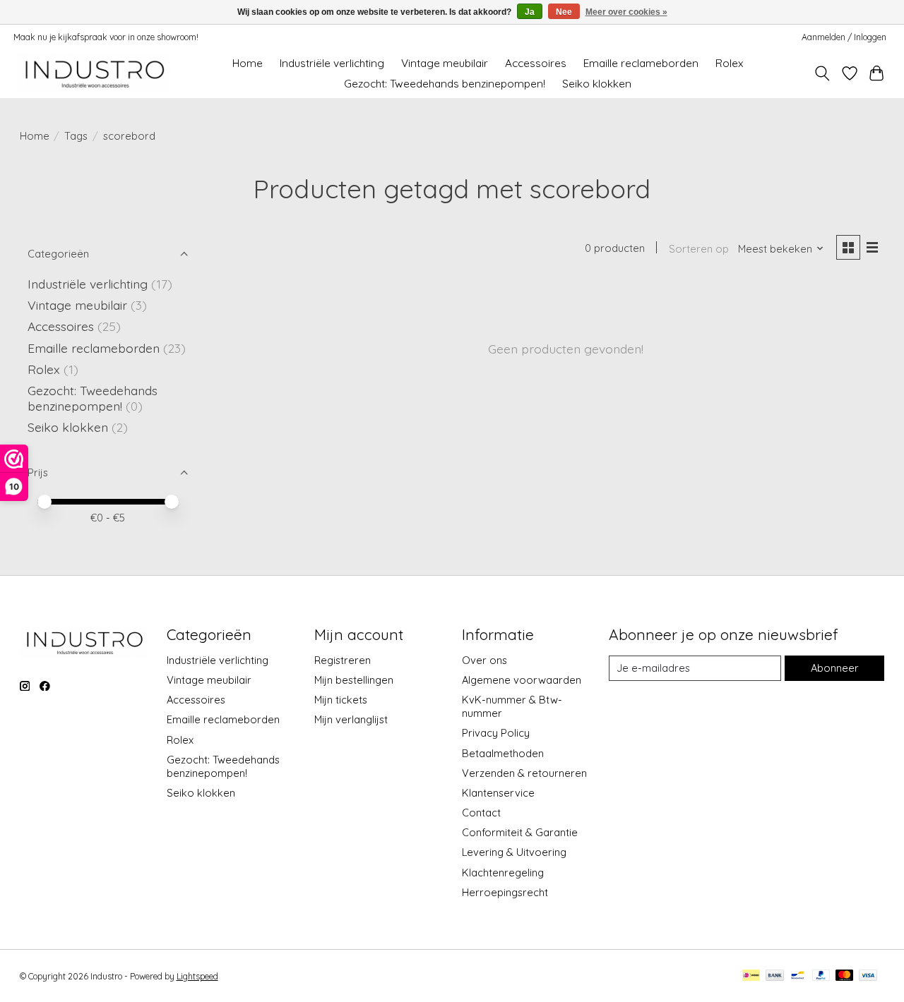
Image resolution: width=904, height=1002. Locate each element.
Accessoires (535, 63)
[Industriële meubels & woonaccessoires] (93, 73)
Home (247, 63)
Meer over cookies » (626, 12)
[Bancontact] (798, 976)
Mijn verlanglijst (351, 719)
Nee (564, 12)
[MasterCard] (844, 976)
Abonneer (835, 668)
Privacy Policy (496, 733)
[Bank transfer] (775, 976)
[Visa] (868, 976)
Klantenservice (498, 792)
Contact (481, 812)
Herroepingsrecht (505, 892)
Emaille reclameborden (640, 63)
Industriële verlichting (332, 63)
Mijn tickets (340, 699)
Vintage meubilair (444, 63)
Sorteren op (699, 248)
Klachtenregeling (503, 872)
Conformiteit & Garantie (520, 832)
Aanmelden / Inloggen (844, 37)
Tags (76, 136)
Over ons (484, 660)
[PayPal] (821, 976)
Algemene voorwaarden (521, 680)
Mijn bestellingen (353, 680)
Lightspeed (197, 976)
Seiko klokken (596, 83)
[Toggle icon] (821, 73)
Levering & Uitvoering (514, 852)
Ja (530, 12)
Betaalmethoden (503, 753)
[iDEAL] (751, 976)
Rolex (729, 63)
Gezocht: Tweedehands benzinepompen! (444, 83)
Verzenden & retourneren (524, 773)
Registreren (342, 660)
